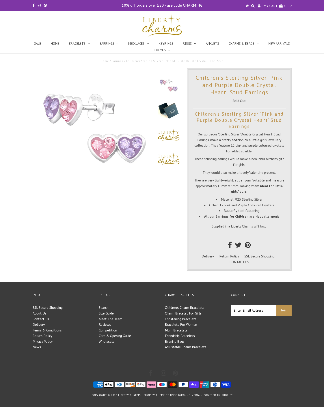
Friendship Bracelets (180, 335)
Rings (187, 43)
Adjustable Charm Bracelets (185, 347)
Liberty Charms (129, 395)
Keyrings (166, 43)
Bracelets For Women (181, 324)
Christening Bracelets (180, 319)
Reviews (105, 324)
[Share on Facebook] (230, 246)
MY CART (275, 6)
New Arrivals (279, 43)
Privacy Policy (42, 341)
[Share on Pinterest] (248, 246)
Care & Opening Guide (115, 335)
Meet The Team (110, 319)
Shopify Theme (154, 395)
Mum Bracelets (176, 330)
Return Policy (229, 256)
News (37, 347)
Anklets (212, 43)
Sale (37, 43)
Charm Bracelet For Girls (183, 313)
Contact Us (41, 319)
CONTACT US (239, 262)
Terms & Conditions (47, 330)
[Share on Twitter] (238, 246)
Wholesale (106, 341)
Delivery (208, 256)
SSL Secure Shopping (259, 256)
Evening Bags (174, 341)
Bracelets (77, 43)
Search (103, 307)
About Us (39, 313)
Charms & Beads (241, 43)
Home (55, 43)
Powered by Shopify (218, 395)
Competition (108, 330)
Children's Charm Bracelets (184, 307)
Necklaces (136, 43)
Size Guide (106, 313)
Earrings (107, 43)
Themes (160, 50)
